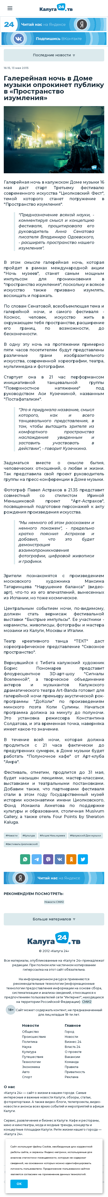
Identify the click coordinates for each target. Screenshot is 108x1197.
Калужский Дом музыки (86, 835)
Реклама (71, 1077)
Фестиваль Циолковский (22, 844)
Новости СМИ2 (54, 902)
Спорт (27, 1077)
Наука (26, 1047)
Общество (30, 1032)
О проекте (73, 1052)
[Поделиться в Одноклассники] (71, 859)
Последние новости (52, 55)
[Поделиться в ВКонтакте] (59, 859)
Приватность (75, 1072)
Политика (29, 1042)
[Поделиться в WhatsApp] (25, 859)
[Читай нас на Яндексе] (54, 878)
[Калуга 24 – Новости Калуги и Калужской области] (56, 7)
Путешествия (32, 1057)
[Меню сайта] (10, 8)
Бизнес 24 (73, 1042)
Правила (71, 1067)
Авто (26, 1072)
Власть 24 (72, 1047)
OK (19, 1184)
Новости (12, 835)
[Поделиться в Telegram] (36, 859)
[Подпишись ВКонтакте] (54, 38)
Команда (72, 1062)
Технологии (31, 1062)
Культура (29, 835)
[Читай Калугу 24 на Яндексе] (54, 24)
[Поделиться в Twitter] (82, 859)
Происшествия (34, 1037)
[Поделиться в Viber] (48, 859)
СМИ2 (86, 1002)
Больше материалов (52, 919)
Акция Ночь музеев (53, 835)
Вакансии (72, 1057)
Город (69, 1032)
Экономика (31, 1067)
